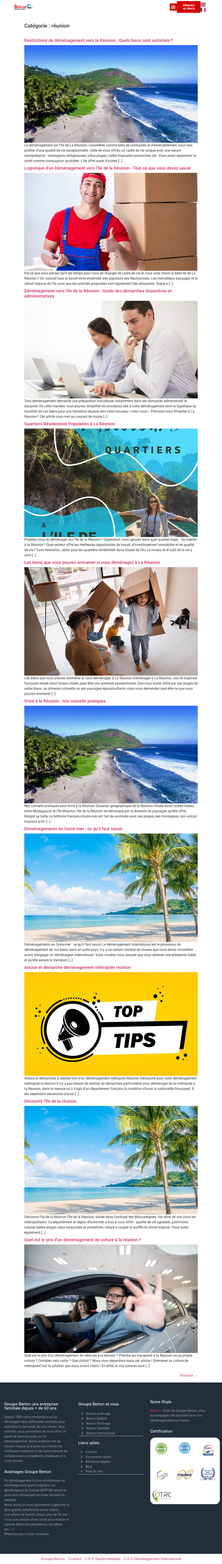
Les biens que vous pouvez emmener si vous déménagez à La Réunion (92, 562)
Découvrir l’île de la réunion (50, 1101)
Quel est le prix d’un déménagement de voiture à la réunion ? (82, 1239)
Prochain (189, 1375)
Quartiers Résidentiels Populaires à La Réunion (69, 423)
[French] (203, 9)
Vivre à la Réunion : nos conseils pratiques (65, 701)
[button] (173, 7)
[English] (203, 4)
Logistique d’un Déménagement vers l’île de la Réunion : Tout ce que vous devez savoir (107, 168)
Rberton (156, 1411)
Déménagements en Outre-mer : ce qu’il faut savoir (73, 828)
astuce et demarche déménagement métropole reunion (77, 967)
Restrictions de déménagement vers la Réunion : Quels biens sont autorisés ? (98, 40)
